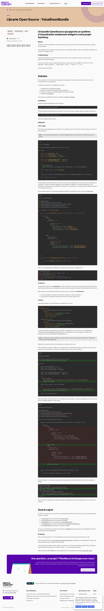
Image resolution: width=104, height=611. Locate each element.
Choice (57, 184)
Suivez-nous (7, 597)
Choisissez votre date (87, 570)
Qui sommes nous (54, 3)
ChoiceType (90, 191)
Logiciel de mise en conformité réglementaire (38, 594)
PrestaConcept (6, 3)
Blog (66, 3)
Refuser (84, 606)
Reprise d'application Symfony (67, 596)
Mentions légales (65, 607)
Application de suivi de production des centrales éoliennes (41, 596)
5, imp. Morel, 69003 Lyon (11, 590)
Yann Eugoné (12, 38)
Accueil (7, 9)
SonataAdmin (50, 93)
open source (19, 31)
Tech (14, 9)
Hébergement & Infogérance (67, 600)
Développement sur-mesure (67, 594)
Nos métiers (41, 3)
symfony (10, 33)
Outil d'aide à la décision (32, 598)
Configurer (91, 606)
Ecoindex (30, 583)
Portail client (29, 600)
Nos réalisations (30, 3)
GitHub (66, 97)
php (27, 31)
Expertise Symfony (65, 598)
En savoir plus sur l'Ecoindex (68, 583)
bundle (10, 31)
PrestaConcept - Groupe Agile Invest (8, 584)
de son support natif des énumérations (62, 540)
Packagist (72, 97)
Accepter (78, 606)
